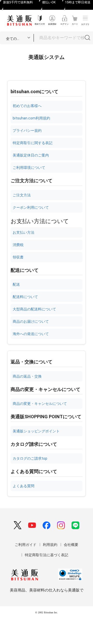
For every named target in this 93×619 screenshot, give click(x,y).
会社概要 (71, 545)
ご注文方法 (22, 195)
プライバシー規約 (27, 130)
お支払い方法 (23, 232)
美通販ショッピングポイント (36, 431)
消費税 (18, 245)
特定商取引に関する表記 (32, 143)
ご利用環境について (29, 167)
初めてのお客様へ (27, 106)
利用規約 (50, 545)
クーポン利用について (31, 207)
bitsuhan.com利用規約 (31, 118)
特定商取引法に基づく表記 (46, 555)
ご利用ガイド (25, 545)
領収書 (18, 257)
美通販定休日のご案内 (31, 155)
